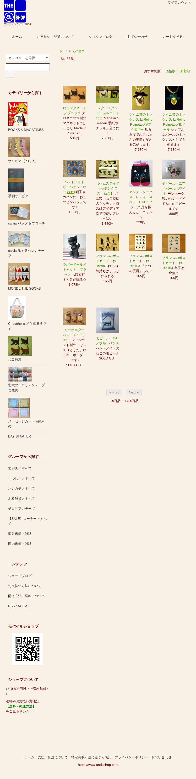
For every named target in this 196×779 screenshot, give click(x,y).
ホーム (17, 37)
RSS (11, 606)
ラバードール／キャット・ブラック (74, 269)
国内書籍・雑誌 (20, 544)
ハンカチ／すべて (21, 488)
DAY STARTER (19, 436)
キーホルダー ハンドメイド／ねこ (75, 335)
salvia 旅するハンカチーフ (26, 253)
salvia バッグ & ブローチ (26, 223)
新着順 (185, 71)
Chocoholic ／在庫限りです (27, 326)
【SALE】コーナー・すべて (27, 521)
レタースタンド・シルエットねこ (107, 113)
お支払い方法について (25, 586)
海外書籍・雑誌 (20, 534)
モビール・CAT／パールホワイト (173, 189)
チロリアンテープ (21, 508)
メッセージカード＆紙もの (26, 423)
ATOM (22, 606)
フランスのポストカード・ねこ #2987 (109, 261)
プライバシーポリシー (131, 757)
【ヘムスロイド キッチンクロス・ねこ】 (109, 188)
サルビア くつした (22, 161)
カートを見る (173, 37)
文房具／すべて (20, 468)
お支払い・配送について (55, 37)
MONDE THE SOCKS (24, 288)
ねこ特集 (78, 51)
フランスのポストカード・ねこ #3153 (142, 261)
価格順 (170, 71)
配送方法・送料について (26, 596)
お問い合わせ (137, 37)
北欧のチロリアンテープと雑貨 (26, 387)
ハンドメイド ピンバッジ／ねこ (74, 187)
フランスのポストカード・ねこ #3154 (175, 263)
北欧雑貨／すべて (21, 498)
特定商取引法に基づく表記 (91, 757)
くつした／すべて (21, 478)
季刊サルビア (18, 196)
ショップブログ (100, 37)
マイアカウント (179, 2)
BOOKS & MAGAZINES (26, 130)
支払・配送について (53, 757)
